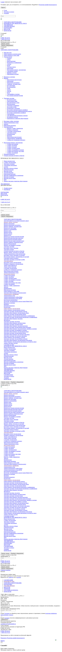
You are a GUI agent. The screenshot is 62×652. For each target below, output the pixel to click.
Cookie (2, 2)
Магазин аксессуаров (10, 178)
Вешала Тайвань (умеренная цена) (13, 242)
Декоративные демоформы (14, 138)
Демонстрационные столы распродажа (14, 254)
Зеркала (6, 124)
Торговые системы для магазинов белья (15, 333)
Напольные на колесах (13, 82)
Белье (8, 65)
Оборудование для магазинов (12, 308)
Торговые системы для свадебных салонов (15, 339)
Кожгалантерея (11, 61)
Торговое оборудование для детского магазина (17, 334)
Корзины (9, 135)
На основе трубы (11, 107)
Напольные (10, 81)
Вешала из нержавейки (10, 229)
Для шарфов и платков (13, 94)
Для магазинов (8, 57)
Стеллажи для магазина (10, 268)
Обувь (8, 59)
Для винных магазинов (10, 165)
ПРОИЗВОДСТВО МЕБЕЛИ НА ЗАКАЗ (15, 23)
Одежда (9, 58)
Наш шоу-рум (7, 52)
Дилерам (6, 13)
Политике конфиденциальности (48, 4)
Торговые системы (9, 98)
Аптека (9, 64)
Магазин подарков (9, 177)
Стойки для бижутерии (13, 148)
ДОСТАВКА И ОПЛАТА (11, 590)
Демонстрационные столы (11, 122)
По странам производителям (15, 95)
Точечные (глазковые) (13, 105)
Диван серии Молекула (10, 265)
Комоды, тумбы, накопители (15, 128)
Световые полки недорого (11, 258)
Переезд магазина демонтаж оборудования (15, 181)
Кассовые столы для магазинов (12, 262)
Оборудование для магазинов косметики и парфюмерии (19, 315)
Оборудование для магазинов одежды (14, 310)
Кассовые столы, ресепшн (11, 248)
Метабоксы (7, 320)
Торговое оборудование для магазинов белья (16, 331)
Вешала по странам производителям (14, 236)
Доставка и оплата (9, 11)
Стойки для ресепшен (10, 162)
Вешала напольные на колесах (12, 225)
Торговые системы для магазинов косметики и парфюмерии (20, 317)
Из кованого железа (12, 117)
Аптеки (6, 166)
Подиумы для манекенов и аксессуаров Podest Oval (18, 301)
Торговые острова (9, 249)
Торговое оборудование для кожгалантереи (16, 326)
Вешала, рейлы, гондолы (11, 222)
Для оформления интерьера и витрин (17, 115)
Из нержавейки (11, 87)
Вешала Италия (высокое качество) (13, 238)
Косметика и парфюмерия (14, 62)
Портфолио (7, 189)
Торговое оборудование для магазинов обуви (16, 313)
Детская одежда (11, 67)
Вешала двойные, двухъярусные (13, 226)
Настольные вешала (9, 274)
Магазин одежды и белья (11, 168)
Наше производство (9, 161)
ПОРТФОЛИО (8, 27)
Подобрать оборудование (17, 382)
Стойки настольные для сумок (15, 151)
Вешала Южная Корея (10, 243)
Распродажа (7, 307)
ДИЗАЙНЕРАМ (8, 25)
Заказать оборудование (7, 45)
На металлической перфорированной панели (19, 111)
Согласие (6, 613)
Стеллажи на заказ (9, 344)
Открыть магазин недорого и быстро (14, 155)
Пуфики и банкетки (12, 130)
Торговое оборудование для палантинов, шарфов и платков (20, 328)
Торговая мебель (8, 127)
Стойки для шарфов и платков (15, 150)
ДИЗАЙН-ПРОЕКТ (9, 26)
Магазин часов (8, 171)
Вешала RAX (7, 235)
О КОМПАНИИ (8, 375)
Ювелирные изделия (12, 74)
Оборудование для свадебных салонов (14, 337)
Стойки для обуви (12, 145)
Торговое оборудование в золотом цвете (15, 292)
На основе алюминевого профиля (16, 112)
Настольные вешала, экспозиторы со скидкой (16, 256)
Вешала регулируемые (10, 228)
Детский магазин (8, 172)
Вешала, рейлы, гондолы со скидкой (14, 252)
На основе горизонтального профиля (17, 110)
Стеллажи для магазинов (14, 131)
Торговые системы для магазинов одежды (15, 311)
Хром (8, 88)
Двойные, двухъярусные (14, 84)
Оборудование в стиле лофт (11, 55)
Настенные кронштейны (10, 300)
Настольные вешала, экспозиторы (16, 69)
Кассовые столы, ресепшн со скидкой (14, 255)
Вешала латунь (8, 233)
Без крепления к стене (13, 102)
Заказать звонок (5, 43)
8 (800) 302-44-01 (5, 37)
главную (10, 577)
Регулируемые (11, 85)
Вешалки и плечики (9, 77)
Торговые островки (9, 164)
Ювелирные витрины (10, 125)
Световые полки (11, 132)
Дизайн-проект (8, 188)
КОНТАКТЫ (7, 30)
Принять (3, 7)
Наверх (3, 640)
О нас (5, 10)
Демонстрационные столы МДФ (13, 298)
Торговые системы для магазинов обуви (15, 314)
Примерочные (11, 134)
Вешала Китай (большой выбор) (13, 239)
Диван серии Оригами (10, 267)
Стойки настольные (12, 144)
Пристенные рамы (12, 101)
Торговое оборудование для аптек (13, 318)
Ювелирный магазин (10, 174)
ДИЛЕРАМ (7, 588)
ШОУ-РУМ (7, 29)
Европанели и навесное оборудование (17, 118)
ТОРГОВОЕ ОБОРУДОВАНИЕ (13, 22)
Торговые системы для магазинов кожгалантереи (17, 327)
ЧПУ (5, 179)
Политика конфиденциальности (16, 638)
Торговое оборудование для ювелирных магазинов (18, 340)
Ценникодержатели (9, 154)
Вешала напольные (9, 223)
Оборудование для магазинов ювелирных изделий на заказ (20, 341)
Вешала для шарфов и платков (12, 245)
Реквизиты (4, 638)
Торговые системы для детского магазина (15, 336)
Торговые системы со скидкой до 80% (14, 259)
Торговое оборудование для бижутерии (15, 323)
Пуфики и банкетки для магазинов (13, 264)
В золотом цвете (11, 99)
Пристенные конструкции (14, 79)
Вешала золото (8, 232)
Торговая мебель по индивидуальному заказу (16, 220)
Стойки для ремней (12, 152)
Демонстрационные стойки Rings (13, 297)
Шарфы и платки (12, 72)
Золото (9, 90)
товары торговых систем (11, 343)
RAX (8, 92)
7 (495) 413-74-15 (5, 39)
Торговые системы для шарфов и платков (15, 330)
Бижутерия (10, 68)
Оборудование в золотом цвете (12, 54)
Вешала (6, 78)
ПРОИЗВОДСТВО (9, 581)
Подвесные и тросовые (13, 108)
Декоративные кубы (9, 295)
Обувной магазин (9, 169)
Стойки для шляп (12, 147)
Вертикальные (11, 104)
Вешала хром (7, 230)
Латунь (9, 91)
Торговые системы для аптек (12, 321)
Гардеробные (10, 114)
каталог (19, 577)
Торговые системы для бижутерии (13, 324)
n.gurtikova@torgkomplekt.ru (8, 624)
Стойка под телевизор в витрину (16, 140)
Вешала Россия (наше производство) (14, 241)
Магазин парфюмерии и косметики (13, 175)
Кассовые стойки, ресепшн (11, 121)
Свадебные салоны (12, 71)
